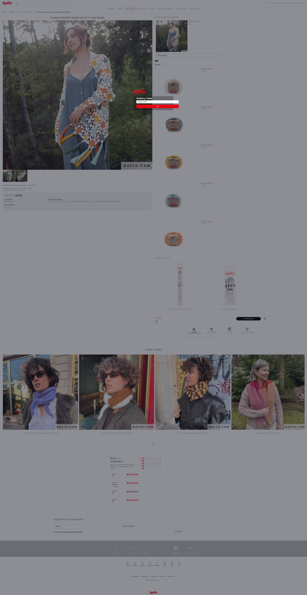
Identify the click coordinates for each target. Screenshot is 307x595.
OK (157, 106)
